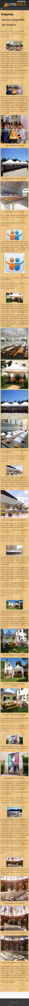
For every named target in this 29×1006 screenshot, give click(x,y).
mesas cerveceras (22, 523)
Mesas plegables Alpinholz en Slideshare (14, 224)
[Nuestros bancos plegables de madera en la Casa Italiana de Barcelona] (14, 740)
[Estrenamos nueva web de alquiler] (14, 90)
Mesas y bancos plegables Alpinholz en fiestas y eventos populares (14, 33)
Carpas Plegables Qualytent (20, 304)
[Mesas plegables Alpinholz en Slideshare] (14, 235)
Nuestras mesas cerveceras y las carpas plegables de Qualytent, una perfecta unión (14, 800)
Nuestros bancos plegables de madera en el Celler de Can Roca (14, 850)
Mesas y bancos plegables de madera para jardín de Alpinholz (14, 593)
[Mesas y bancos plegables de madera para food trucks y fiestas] (14, 470)
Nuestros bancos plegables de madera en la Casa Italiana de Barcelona (14, 728)
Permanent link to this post (7, 277)
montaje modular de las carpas (16, 826)
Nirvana (14, 1004)
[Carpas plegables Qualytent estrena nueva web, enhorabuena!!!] (14, 298)
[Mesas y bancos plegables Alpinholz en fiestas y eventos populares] (14, 46)
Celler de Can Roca (12, 870)
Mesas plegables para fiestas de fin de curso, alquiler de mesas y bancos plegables (14, 538)
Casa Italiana (4, 748)
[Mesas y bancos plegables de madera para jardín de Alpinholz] (14, 604)
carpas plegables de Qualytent (8, 822)
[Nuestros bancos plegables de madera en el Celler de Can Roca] (14, 862)
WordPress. (19, 1004)
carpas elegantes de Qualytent (14, 614)
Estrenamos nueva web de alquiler (13, 78)
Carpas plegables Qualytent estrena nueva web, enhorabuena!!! (13, 285)
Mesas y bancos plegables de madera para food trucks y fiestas (14, 458)
